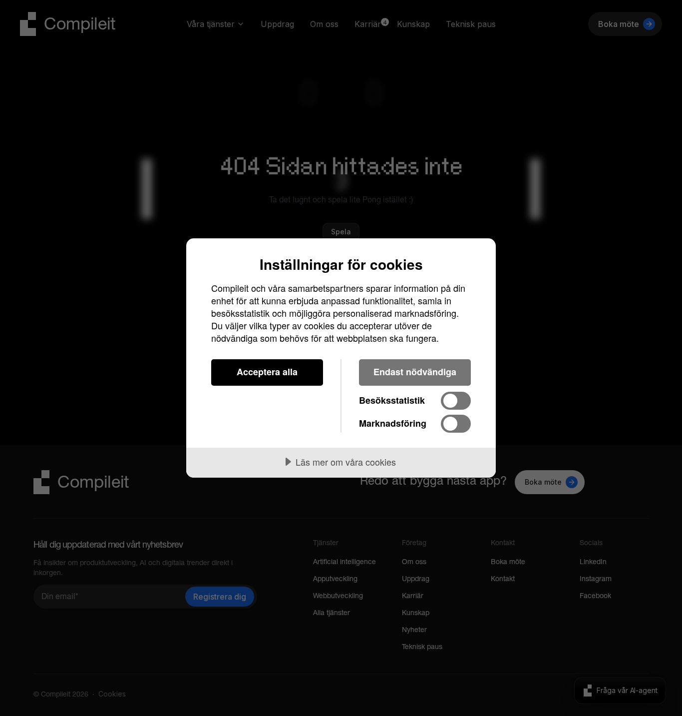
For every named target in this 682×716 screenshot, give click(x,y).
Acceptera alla (267, 371)
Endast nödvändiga (414, 371)
